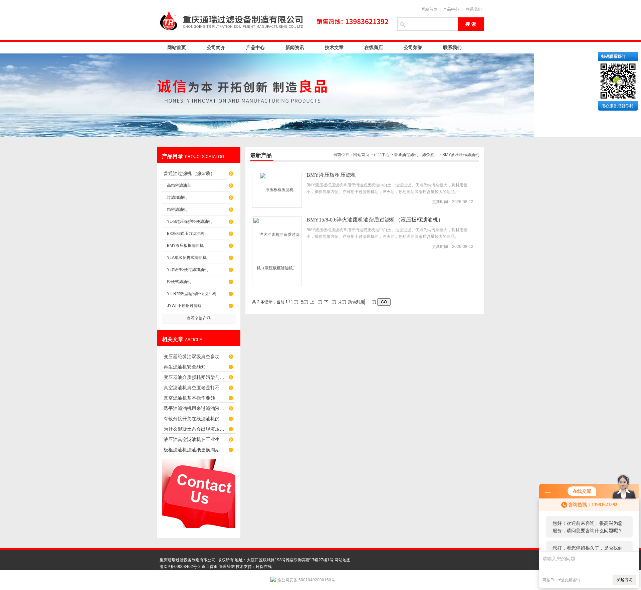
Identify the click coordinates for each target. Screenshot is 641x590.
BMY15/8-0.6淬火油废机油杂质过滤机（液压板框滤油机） (374, 220)
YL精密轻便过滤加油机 (187, 269)
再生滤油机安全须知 (185, 367)
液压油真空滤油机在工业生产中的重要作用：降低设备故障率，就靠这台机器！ (195, 439)
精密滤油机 (177, 209)
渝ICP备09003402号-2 (180, 566)
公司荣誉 (413, 47)
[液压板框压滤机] (276, 190)
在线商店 (373, 47)
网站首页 (429, 9)
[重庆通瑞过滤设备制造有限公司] (274, 20)
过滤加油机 (177, 197)
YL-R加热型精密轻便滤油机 (191, 293)
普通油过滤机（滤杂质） (189, 173)
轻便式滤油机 (179, 281)
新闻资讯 (294, 47)
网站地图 (343, 560)
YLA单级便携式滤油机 (187, 257)
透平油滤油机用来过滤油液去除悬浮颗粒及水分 (195, 408)
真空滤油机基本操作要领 (189, 398)
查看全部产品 (199, 318)
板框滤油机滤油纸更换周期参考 (195, 449)
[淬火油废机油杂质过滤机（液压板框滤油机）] (276, 251)
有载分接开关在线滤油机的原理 (195, 418)
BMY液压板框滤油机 (185, 245)
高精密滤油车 (179, 185)
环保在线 (264, 566)
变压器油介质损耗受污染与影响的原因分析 (195, 377)
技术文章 (334, 47)
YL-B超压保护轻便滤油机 (189, 221)
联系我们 (474, 9)
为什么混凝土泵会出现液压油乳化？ (195, 429)
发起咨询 (624, 579)
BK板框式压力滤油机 (185, 233)
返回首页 (210, 566)
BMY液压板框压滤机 (331, 175)
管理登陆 (227, 566)
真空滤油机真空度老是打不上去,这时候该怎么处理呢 (195, 387)
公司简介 (216, 47)
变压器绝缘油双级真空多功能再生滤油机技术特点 (195, 356)
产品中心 (451, 9)
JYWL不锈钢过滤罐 (184, 305)
